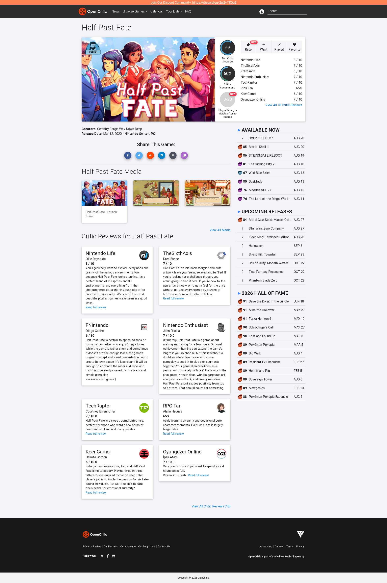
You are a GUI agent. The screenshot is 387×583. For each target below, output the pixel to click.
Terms (290, 546)
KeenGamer (98, 452)
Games (134, 11)
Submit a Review (92, 546)
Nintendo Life (100, 253)
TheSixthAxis (177, 253)
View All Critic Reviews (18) (211, 506)
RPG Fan (172, 406)
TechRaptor (98, 406)
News (116, 11)
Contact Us (164, 546)
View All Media (220, 230)
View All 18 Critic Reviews (283, 105)
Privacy (300, 546)
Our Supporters (146, 546)
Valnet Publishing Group (290, 556)
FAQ (188, 11)
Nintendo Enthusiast (185, 325)
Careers (279, 546)
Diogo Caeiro (95, 331)
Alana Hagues (172, 411)
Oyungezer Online (182, 452)
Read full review (96, 307)
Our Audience (128, 546)
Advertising (265, 546)
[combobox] (287, 10)
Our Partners (111, 546)
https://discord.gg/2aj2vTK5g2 (214, 2)
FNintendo (97, 325)
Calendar (156, 11)
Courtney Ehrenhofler (100, 411)
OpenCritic (254, 556)
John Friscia (171, 331)
